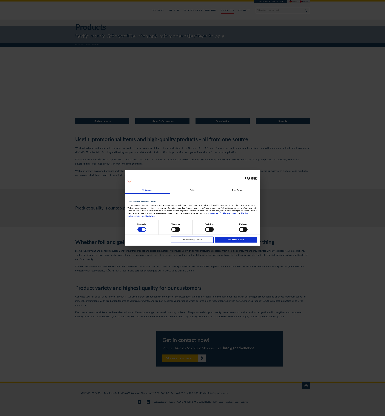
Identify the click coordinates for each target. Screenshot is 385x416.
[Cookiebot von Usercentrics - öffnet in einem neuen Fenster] (244, 178)
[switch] (175, 229)
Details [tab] (192, 190)
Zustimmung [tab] (147, 190)
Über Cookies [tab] (237, 190)
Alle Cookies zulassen (236, 239)
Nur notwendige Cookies (192, 239)
